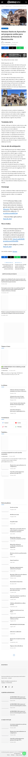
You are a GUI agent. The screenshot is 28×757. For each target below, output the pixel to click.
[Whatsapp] (24, 753)
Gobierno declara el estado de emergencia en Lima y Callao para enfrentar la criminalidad (18, 391)
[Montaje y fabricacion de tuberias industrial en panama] (5, 576)
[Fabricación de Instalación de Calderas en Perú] (5, 619)
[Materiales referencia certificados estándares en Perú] (5, 539)
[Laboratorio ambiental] (5, 633)
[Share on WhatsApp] (20, 48)
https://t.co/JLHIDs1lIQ (18, 239)
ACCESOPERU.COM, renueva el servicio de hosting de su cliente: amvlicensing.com (18, 698)
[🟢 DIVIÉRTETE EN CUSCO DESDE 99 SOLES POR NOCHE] (14, 357)
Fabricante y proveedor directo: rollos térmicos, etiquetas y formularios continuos (18, 530)
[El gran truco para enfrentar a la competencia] (5, 466)
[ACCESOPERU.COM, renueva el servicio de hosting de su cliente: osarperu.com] (5, 712)
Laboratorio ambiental (15, 631)
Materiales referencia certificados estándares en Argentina (16, 546)
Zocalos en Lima (14, 507)
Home (8, 754)
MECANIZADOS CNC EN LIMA (17, 624)
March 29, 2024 (7, 246)
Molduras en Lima (14, 514)
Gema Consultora (14, 560)
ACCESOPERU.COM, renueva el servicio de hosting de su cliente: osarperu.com (18, 713)
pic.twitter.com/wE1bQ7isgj (10, 213)
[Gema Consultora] (5, 561)
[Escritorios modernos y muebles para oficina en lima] (5, 590)
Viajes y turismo (5, 28)
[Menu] (2, 2)
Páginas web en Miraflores (16, 646)
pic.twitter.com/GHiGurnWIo (10, 241)
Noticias (12, 754)
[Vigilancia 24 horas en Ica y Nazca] (5, 611)
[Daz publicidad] (5, 523)
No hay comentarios (6, 44)
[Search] (26, 2)
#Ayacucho (6, 209)
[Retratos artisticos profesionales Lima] (5, 554)
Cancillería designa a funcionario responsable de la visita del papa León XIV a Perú (17, 411)
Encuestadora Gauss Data (16, 581)
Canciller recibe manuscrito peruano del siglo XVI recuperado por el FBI (17, 473)
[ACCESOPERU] (14, 2)
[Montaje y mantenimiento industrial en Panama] (5, 569)
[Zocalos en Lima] (5, 509)
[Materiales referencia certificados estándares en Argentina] (5, 546)
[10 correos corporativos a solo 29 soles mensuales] (14, 443)
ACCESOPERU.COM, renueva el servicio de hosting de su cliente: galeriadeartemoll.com (18, 706)
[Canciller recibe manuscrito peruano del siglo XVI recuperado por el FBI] (5, 473)
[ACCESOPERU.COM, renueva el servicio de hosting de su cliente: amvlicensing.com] (5, 698)
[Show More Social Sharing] (25, 48)
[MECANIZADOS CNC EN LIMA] (5, 626)
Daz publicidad (13, 521)
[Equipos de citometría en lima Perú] (5, 640)
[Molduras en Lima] (5, 516)
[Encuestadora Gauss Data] (5, 583)
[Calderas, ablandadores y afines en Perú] (5, 604)
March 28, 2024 (7, 219)
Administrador (8, 42)
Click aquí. (15, 251)
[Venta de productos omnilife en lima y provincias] (5, 597)
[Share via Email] (12, 48)
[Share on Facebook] (5, 48)
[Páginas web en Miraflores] (5, 647)
